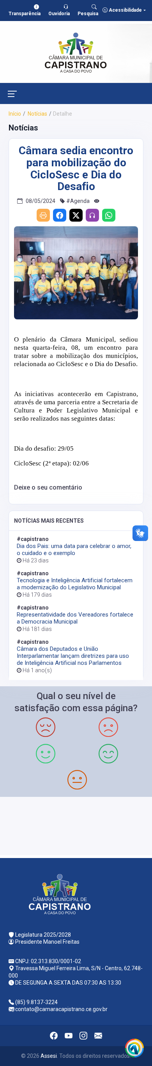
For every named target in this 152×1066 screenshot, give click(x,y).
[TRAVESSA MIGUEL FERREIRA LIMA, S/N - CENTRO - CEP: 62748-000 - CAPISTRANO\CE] (76, 825)
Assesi (49, 1056)
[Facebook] (59, 215)
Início (15, 114)
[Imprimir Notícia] (43, 215)
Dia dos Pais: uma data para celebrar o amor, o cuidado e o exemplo (74, 550)
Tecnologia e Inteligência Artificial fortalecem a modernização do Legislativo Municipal (75, 584)
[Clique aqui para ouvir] (92, 215)
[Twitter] (76, 215)
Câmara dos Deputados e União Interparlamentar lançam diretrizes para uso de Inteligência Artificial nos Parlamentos (73, 655)
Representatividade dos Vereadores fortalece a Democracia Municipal (75, 618)
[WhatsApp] (108, 215)
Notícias (37, 114)
